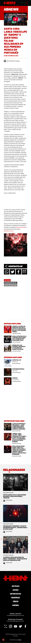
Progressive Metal (11, 283)
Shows (15, 590)
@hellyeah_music (8, 231)
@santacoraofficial (21, 227)
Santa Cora (13, 285)
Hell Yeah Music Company (13, 61)
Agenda (15, 605)
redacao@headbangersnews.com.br (15, 621)
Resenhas (15, 597)
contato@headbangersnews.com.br (15, 615)
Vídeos (15, 601)
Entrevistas (15, 594)
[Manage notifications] (3, 640)
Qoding (19, 639)
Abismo (6, 285)
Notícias (7, 280)
